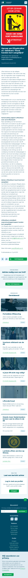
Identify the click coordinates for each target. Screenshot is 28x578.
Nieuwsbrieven (14, 549)
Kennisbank (14, 530)
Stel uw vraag (14, 528)
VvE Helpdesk (14, 526)
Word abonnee (14, 545)
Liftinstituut (6, 322)
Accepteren (8, 574)
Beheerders (14, 534)
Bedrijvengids (14, 532)
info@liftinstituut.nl (17, 238)
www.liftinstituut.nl (17, 248)
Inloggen (14, 491)
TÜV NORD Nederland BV (9, 352)
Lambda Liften (6, 461)
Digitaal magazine (14, 547)
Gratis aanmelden (14, 543)
